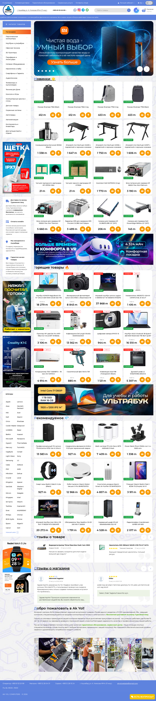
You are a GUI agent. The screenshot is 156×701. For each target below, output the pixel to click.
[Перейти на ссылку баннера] (93, 48)
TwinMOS (20, 447)
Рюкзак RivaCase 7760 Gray (108, 107)
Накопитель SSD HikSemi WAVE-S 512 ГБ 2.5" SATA (129, 545)
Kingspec (9, 497)
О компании (7, 3)
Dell (7, 417)
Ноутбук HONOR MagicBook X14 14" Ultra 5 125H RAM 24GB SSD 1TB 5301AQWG (48, 298)
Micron (8, 493)
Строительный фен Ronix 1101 (78, 372)
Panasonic (21, 439)
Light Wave (10, 456)
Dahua (19, 473)
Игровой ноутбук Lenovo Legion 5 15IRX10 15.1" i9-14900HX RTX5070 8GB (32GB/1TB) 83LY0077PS (108, 298)
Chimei (20, 515)
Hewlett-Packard (20, 407)
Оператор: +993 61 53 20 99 (13, 683)
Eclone (19, 519)
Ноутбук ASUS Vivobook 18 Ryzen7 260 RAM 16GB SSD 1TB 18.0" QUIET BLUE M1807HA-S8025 (138, 336)
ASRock (20, 465)
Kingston (9, 482)
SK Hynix (9, 502)
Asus (7, 406)
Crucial (8, 478)
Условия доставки (22, 3)
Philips (8, 515)
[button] (38, 71)
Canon (8, 528)
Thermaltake (22, 443)
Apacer (19, 482)
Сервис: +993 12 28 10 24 (65, 683)
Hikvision (9, 473)
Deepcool (21, 426)
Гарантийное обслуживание (43, 3)
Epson (8, 523)
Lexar (19, 478)
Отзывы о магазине (52, 568)
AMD (19, 469)
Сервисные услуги (65, 3)
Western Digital (20, 488)
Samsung (9, 460)
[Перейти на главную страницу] (8, 8)
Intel (19, 497)
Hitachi (19, 502)
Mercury (9, 447)
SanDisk (9, 487)
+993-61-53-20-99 (59, 10)
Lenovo (20, 402)
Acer (19, 413)
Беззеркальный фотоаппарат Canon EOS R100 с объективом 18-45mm (78, 298)
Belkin (8, 434)
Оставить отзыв (82, 3)
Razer (19, 430)
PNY (7, 469)
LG (18, 460)
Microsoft (9, 439)
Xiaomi (19, 417)
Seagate (20, 493)
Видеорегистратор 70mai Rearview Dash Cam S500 (69, 545)
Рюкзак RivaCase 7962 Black (48, 107)
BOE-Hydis (10, 519)
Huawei (20, 434)
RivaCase (20, 421)
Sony (19, 456)
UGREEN (9, 430)
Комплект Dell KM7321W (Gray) (108, 183)
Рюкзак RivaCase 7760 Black (138, 107)
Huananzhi (21, 506)
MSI (7, 413)
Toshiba (9, 506)
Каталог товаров (16, 24)
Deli (18, 528)
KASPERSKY (21, 510)
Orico (8, 421)
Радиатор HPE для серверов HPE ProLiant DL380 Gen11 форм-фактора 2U (78, 223)
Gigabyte (9, 452)
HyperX (8, 443)
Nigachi (20, 523)
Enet (7, 510)
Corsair (19, 452)
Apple (8, 402)
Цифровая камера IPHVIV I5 (108, 334)
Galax (8, 465)
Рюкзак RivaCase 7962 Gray (78, 107)
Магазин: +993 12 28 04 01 (40, 683)
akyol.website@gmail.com (127, 683)
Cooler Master (11, 426)
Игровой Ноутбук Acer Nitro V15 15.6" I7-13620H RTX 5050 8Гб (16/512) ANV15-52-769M (48, 524)
